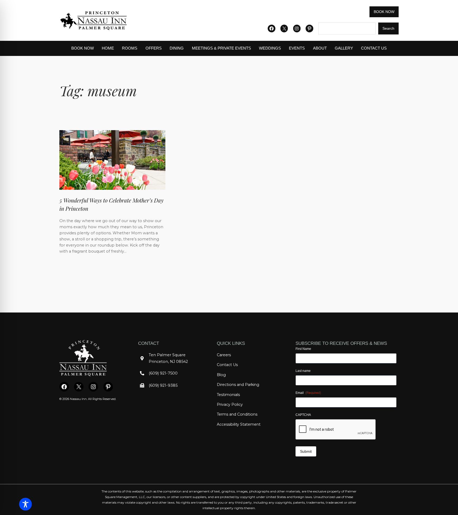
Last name (303, 371)
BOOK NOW (384, 12)
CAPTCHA (303, 415)
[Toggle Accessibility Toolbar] (25, 504)
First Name (303, 349)
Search (388, 28)
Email (308, 393)
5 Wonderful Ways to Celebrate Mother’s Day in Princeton (111, 204)
